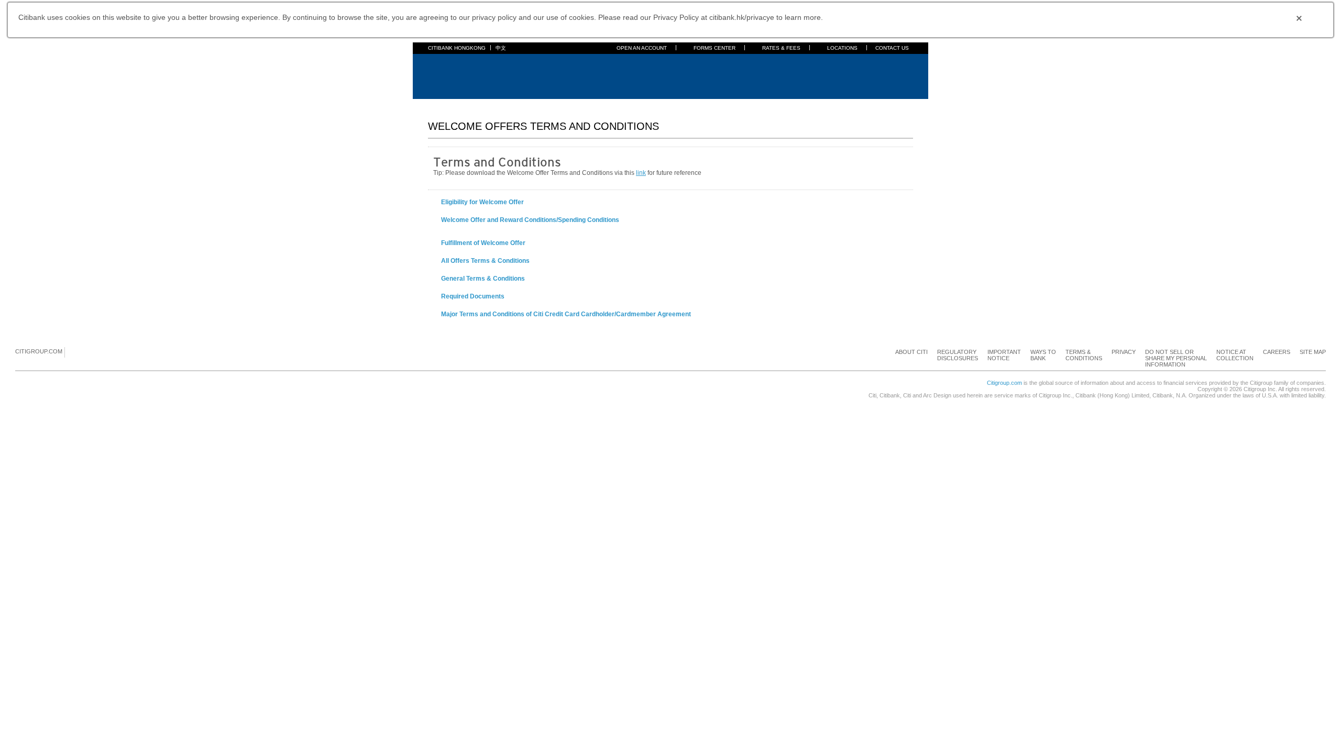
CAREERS (1276, 352)
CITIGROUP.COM (38, 351)
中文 (501, 48)
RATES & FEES (781, 48)
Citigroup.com (1004, 383)
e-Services (724, 105)
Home (437, 105)
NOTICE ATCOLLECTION (1235, 355)
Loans (583, 105)
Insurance (616, 105)
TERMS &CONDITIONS (1083, 355)
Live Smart (812, 105)
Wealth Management (669, 105)
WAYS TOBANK (1043, 355)
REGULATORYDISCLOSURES (957, 355)
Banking (466, 105)
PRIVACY (1124, 352)
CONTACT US (892, 48)
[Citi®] (462, 75)
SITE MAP (1313, 352)
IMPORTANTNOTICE (1004, 355)
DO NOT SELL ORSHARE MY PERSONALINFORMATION (1176, 358)
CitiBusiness (768, 105)
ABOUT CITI (911, 352)
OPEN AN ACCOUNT (642, 48)
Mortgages (550, 105)
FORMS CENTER (714, 48)
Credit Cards (506, 105)
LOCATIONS (842, 48)
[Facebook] (73, 352)
